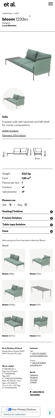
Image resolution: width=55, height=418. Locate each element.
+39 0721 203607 (39, 353)
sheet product (10, 130)
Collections (7, 13)
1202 (35, 335)
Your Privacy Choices (23, 409)
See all (5, 245)
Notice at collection (15, 414)
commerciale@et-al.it (39, 355)
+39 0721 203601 (39, 362)
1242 (35, 304)
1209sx (8, 304)
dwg (19, 204)
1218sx (8, 273)
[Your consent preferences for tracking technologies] (50, 413)
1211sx (35, 273)
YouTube (33, 379)
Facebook (34, 377)
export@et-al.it (36, 365)
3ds (4, 204)
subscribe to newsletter (37, 393)
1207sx (8, 335)
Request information (14, 135)
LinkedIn (33, 382)
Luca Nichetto (9, 25)
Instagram (34, 375)
